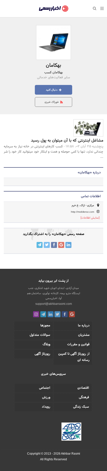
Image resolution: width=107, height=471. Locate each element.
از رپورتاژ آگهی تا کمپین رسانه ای (74, 357)
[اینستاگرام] (36, 314)
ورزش (46, 397)
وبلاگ (46, 344)
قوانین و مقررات (78, 344)
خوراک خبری (52, 102)
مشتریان (84, 335)
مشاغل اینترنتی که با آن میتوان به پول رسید (67, 140)
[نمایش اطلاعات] (90, 218)
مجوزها (45, 325)
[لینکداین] (51, 314)
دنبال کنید (52, 90)
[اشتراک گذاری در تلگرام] (40, 245)
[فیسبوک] (65, 314)
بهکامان (53, 65)
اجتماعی (44, 388)
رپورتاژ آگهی (42, 354)
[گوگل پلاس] (72, 314)
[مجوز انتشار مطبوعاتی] (71, 432)
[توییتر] (57, 314)
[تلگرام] (43, 314)
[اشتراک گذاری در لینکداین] (68, 245)
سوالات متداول (40, 335)
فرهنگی (84, 397)
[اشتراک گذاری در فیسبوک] (54, 245)
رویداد (46, 407)
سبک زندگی (81, 407)
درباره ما (84, 325)
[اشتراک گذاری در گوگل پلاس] (61, 245)
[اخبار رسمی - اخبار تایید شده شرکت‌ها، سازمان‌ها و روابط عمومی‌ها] (54, 8)
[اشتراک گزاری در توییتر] (47, 245)
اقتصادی (83, 388)
